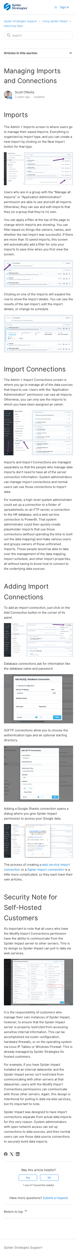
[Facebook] (6, 1154)
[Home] (16, 9)
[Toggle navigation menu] (55, 7)
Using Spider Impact (55, 21)
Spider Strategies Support (20, 21)
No (49, 1177)
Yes (28, 1177)
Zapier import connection (45, 869)
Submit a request (55, 1198)
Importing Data (13, 25)
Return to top (14, 1212)
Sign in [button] (64, 7)
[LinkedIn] (18, 1154)
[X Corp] (12, 1154)
